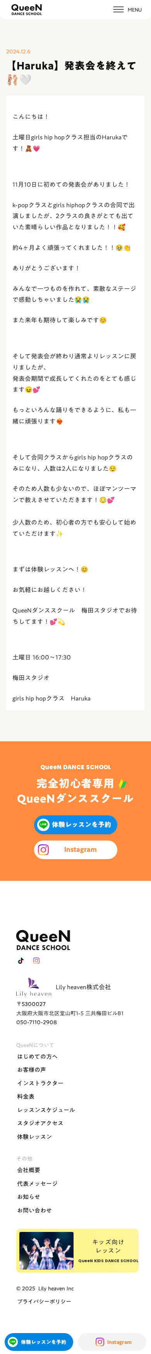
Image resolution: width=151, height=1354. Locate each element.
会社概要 (28, 1170)
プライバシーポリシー (44, 1301)
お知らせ (28, 1196)
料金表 (25, 1096)
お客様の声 (31, 1069)
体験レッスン (34, 1136)
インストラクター (40, 1083)
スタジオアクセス (40, 1123)
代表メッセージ (37, 1183)
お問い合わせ (34, 1210)
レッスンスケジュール (46, 1110)
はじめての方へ (37, 1056)
